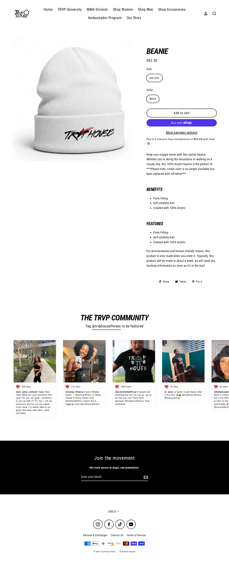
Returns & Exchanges (95, 535)
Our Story (134, 18)
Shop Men (145, 9)
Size (149, 69)
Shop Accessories (171, 9)
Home (48, 9)
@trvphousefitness (106, 326)
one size (154, 77)
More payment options (181, 132)
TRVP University (70, 9)
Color (150, 90)
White (153, 98)
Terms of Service (136, 535)
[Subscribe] (145, 477)
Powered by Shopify (127, 552)
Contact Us (117, 535)
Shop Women (123, 9)
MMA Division (97, 9)
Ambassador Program (105, 18)
